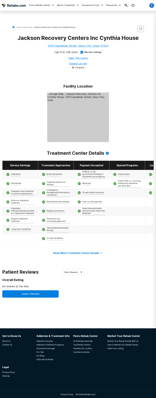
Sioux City (27, 27)
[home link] (13, 27)
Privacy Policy (67, 394)
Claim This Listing (78, 58)
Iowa (19, 27)
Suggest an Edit (78, 63)
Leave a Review (30, 294)
